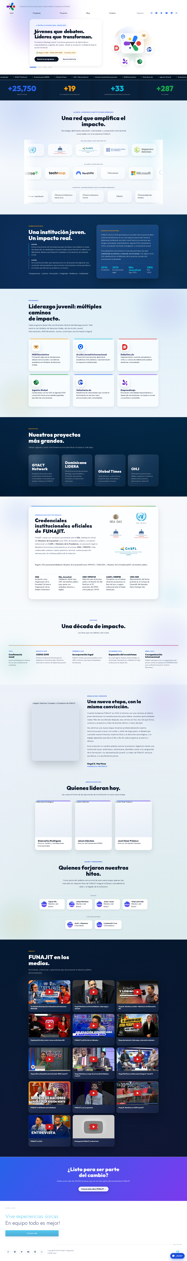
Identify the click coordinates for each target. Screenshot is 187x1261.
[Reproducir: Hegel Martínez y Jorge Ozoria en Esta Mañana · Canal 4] (93, 1059)
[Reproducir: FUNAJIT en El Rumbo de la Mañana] (49, 1093)
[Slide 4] (48, 67)
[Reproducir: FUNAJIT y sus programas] (93, 1093)
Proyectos (63, 13)
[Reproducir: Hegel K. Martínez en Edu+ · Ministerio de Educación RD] (137, 992)
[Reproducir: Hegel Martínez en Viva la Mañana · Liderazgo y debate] (93, 992)
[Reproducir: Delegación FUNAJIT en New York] (93, 1126)
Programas (37, 13)
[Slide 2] (37, 67)
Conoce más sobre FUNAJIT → (93, 1189)
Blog (88, 13)
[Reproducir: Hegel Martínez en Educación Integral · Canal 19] (137, 1059)
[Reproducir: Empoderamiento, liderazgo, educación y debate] (137, 1025)
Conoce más (32, 1233)
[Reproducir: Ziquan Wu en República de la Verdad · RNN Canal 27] (49, 1059)
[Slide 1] (32, 67)
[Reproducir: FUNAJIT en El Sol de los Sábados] (93, 1025)
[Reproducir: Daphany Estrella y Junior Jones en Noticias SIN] (49, 1025)
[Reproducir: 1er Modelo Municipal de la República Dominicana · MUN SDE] (49, 992)
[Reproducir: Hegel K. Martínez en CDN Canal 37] (137, 1093)
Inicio (12, 13)
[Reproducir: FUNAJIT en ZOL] (49, 1126)
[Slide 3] (42, 67)
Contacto (112, 13)
